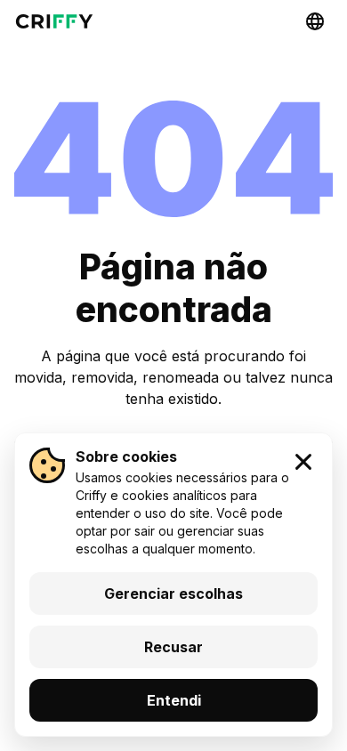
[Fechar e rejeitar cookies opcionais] (303, 462)
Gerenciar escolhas (173, 593)
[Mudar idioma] (315, 21)
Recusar (173, 647)
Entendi (174, 700)
